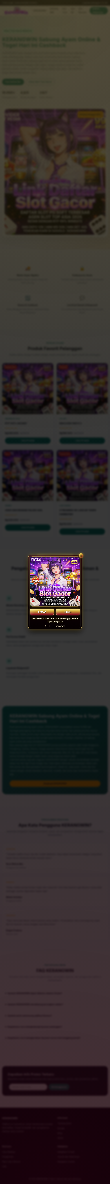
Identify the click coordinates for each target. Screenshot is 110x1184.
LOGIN (68, 612)
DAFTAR (42, 612)
